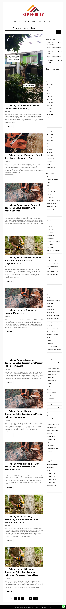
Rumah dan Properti (51, 476)
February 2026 (50, 102)
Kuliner (48, 337)
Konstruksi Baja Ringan (52, 312)
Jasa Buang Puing (51, 229)
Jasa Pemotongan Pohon (52, 271)
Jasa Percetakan (50, 280)
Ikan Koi (49, 220)
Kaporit (48, 288)
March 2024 (49, 149)
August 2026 (50, 84)
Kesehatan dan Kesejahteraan (53, 300)
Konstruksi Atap (50, 309)
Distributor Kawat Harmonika (53, 200)
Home (15, 21)
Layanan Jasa (50, 343)
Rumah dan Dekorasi (51, 473)
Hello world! (51, 73)
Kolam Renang (50, 303)
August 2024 (50, 140)
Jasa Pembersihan (51, 257)
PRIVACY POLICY (48, 21)
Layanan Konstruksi (51, 356)
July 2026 (49, 87)
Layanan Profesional (51, 380)
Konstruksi (49, 306)
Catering (49, 188)
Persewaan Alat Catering (52, 430)
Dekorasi (49, 194)
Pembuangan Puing (51, 404)
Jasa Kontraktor (50, 238)
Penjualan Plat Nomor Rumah (53, 410)
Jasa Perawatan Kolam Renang (53, 277)
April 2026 (49, 96)
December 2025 (50, 108)
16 (30, 598)
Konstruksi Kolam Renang (52, 325)
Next (35, 598)
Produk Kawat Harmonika (52, 448)
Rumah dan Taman (51, 482)
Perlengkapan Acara (51, 427)
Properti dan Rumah (51, 457)
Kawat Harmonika (51, 294)
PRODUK (27, 21)
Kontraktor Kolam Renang (52, 334)
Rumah (48, 470)
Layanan (49, 340)
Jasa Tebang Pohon (51, 286)
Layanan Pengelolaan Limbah (53, 371)
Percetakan (49, 421)
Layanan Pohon (50, 377)
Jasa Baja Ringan (50, 226)
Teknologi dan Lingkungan (53, 491)
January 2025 (50, 137)
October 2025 (50, 114)
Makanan (49, 389)
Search (48, 31)
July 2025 (49, 123)
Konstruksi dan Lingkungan (53, 315)
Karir (48, 291)
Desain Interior (50, 197)
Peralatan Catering (51, 415)
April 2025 (49, 129)
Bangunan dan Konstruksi (52, 179)
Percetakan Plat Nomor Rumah (54, 424)
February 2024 (50, 152)
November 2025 (50, 111)
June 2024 (49, 143)
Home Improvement (51, 218)
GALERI (33, 21)
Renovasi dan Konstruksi (52, 464)
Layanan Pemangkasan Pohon (53, 362)
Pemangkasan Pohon (51, 401)
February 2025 (50, 134)
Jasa (48, 223)
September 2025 (51, 117)
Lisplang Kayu (50, 386)
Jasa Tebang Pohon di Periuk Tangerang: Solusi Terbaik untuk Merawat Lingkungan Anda (23, 260)
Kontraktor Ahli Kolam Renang (53, 328)
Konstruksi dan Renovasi (52, 322)
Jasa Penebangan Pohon (52, 274)
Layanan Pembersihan (52, 365)
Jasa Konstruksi (50, 235)
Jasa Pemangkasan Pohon (52, 255)
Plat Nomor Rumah (51, 436)
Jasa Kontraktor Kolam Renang (53, 241)
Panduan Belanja (50, 398)
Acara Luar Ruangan (51, 176)
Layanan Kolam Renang (52, 354)
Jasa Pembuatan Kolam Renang (54, 263)
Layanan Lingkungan (51, 359)
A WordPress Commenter (54, 72)
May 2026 (49, 93)
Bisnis (48, 182)
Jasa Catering (50, 232)
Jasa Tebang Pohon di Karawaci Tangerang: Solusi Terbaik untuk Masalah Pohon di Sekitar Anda (24, 414)
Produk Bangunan (51, 445)
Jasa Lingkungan (50, 247)
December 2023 (50, 158)
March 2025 (49, 131)
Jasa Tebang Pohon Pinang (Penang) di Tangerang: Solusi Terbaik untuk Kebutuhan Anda (22, 208)
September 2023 (51, 167)
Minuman (49, 395)
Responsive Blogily (40, 607)
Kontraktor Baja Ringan (52, 331)
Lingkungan (49, 383)
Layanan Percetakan (51, 374)
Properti (49, 454)
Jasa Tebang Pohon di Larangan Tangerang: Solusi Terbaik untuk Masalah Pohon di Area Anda (24, 363)
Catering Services (51, 191)
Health (48, 215)
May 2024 (49, 146)
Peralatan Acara (50, 412)
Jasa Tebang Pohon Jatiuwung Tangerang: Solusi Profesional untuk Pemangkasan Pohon (21, 519)
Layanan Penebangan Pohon (53, 368)
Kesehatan (49, 297)
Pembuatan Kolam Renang (53, 407)
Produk (48, 442)
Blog (48, 185)
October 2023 (50, 164)
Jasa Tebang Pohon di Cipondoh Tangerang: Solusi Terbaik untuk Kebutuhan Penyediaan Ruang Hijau (21, 572)
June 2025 (49, 126)
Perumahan (49, 433)
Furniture (49, 212)
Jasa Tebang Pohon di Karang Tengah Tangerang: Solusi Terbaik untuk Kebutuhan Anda (22, 467)
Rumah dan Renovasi (51, 479)
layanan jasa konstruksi (52, 346)
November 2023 (50, 161)
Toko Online (50, 494)
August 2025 (50, 120)
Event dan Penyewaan (52, 206)
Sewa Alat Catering (51, 485)
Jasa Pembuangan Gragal (52, 260)
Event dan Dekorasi (51, 203)
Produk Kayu (50, 451)
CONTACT (39, 21)
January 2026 (50, 105)
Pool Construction (51, 439)
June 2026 (49, 90)
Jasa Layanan (50, 244)
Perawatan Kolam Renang (52, 418)
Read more (9, 126)
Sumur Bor (49, 488)
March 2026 (49, 99)
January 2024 (50, 155)
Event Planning (50, 209)
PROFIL (20, 21)
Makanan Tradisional (51, 392)
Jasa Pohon (49, 283)
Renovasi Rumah (50, 467)
